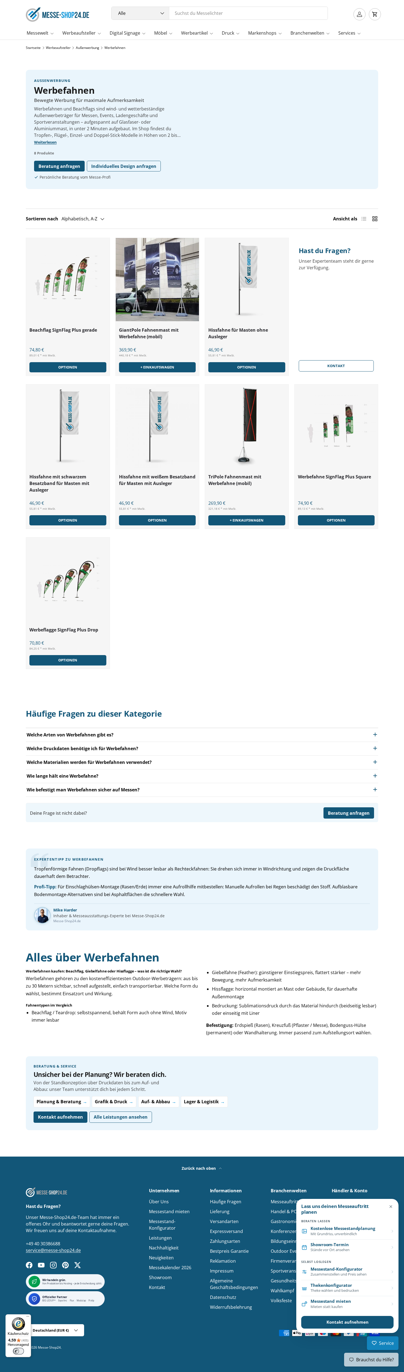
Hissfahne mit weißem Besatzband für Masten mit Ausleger (157, 480)
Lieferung (219, 1212)
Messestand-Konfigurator (162, 1224)
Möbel (160, 33)
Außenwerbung (87, 47)
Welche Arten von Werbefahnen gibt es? (70, 735)
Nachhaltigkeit (164, 1248)
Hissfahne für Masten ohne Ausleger (238, 333)
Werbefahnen (114, 47)
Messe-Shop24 (49, 1347)
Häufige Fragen (225, 1202)
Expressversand (226, 1231)
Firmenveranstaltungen (295, 1261)
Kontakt (336, 365)
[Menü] (27, 1317)
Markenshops (262, 33)
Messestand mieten (169, 1212)
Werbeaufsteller (79, 33)
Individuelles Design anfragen (123, 166)
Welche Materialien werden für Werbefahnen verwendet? (89, 762)
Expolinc (62, 1300)
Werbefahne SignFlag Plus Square (334, 477)
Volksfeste (281, 1301)
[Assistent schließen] (390, 1206)
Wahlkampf (282, 1291)
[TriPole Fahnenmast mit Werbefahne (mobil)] (247, 426)
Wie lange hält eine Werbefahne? (62, 776)
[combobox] (220, 13)
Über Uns (159, 1202)
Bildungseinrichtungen (294, 1241)
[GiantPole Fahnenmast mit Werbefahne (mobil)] (157, 279)
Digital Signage (125, 33)
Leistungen (160, 1238)
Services (346, 33)
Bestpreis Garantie (229, 1251)
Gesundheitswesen (290, 1281)
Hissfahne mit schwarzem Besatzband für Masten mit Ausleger (59, 483)
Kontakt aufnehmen (60, 1117)
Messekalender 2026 (170, 1268)
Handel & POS (285, 1212)
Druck (228, 33)
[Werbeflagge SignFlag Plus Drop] (68, 579)
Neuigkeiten (161, 1258)
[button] (375, 14)
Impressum (222, 1271)
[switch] (18, 1351)
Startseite (33, 47)
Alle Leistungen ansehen (121, 1117)
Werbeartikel (194, 33)
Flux (72, 1300)
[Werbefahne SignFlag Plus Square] (336, 426)
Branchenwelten (307, 33)
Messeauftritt (284, 1202)
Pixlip (91, 1300)
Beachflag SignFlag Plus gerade (63, 330)
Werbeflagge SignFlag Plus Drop (63, 630)
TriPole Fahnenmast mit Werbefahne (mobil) (234, 480)
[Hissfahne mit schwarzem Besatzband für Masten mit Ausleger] (68, 426)
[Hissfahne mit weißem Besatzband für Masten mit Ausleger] (157, 426)
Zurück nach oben (199, 1168)
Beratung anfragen (59, 166)
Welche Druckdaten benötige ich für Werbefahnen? (82, 748)
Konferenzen (284, 1231)
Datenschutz (223, 1297)
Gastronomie (284, 1221)
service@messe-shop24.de (53, 1250)
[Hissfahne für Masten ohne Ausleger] (247, 279)
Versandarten (224, 1221)
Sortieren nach (42, 219)
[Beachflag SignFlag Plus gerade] (68, 279)
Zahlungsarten (225, 1241)
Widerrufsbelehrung (231, 1307)
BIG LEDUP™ (49, 1300)
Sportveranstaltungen (293, 1271)
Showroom (160, 1277)
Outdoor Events (287, 1251)
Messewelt (37, 33)
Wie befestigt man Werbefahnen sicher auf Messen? (83, 790)
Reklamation (223, 1261)
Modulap (81, 1300)
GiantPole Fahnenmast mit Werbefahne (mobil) (149, 333)
